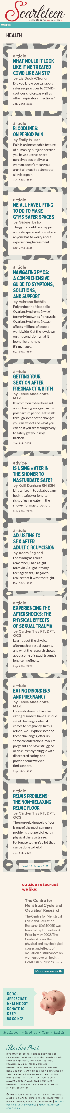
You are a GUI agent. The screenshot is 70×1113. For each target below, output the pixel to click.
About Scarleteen (49, 1104)
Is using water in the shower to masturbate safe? (33, 474)
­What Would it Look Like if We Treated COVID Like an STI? (33, 67)
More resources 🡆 (48, 971)
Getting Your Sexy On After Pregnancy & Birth (33, 382)
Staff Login (13, 1108)
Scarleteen (11, 1032)
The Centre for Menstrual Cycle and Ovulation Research (43, 905)
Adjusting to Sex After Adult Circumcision (33, 541)
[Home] (35, 11)
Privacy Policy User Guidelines (35, 1103)
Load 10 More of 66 (35, 866)
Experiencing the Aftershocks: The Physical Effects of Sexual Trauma (32, 617)
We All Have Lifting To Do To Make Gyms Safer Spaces (33, 210)
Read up (31, 1032)
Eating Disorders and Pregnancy (31, 693)
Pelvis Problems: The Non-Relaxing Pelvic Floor (32, 802)
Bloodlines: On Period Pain (28, 131)
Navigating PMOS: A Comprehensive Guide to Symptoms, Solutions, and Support (33, 284)
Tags (45, 1032)
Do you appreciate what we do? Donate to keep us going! (17, 1006)
